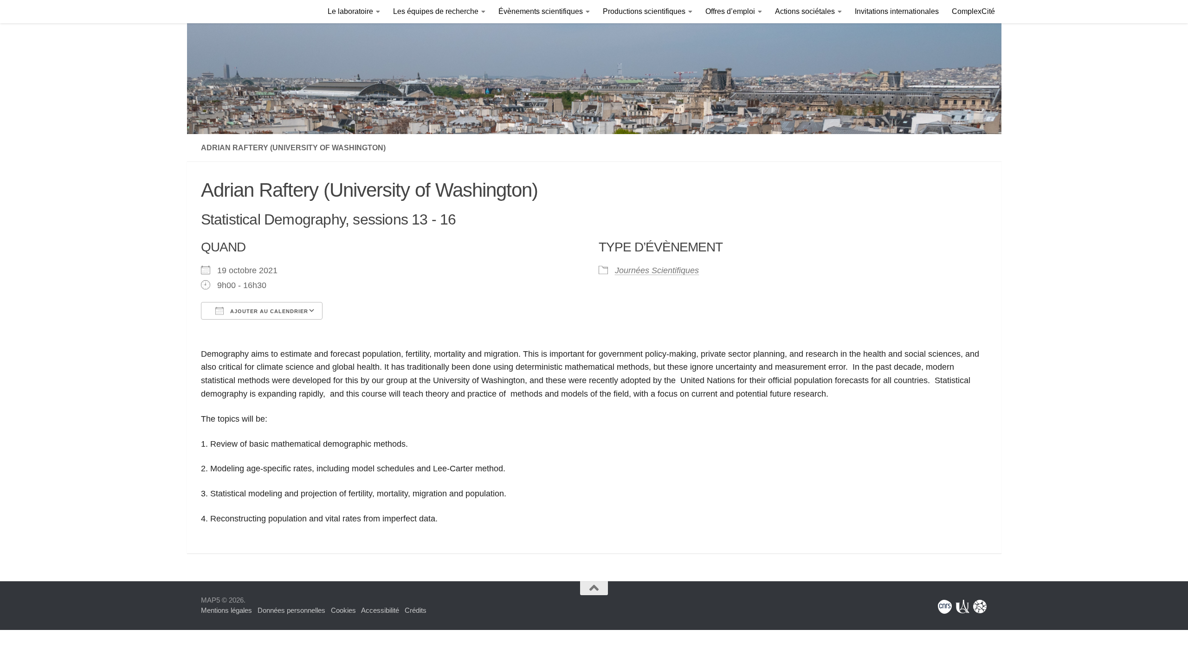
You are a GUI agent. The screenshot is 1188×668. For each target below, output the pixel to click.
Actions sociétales (805, 11)
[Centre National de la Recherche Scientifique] (945, 607)
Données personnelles (291, 610)
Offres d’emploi (730, 11)
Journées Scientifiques (657, 270)
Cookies (343, 610)
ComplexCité (973, 11)
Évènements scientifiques (540, 11)
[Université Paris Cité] (962, 607)
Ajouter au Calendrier (268, 311)
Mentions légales (226, 610)
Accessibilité (380, 610)
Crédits (415, 610)
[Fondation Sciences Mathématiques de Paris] (980, 607)
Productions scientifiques (644, 11)
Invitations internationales (897, 11)
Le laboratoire (350, 11)
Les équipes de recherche (435, 11)
